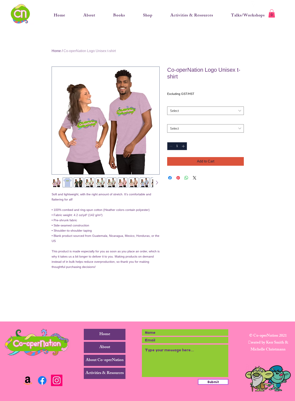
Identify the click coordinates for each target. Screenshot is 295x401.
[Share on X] (194, 177)
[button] (271, 13)
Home (56, 51)
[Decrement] (170, 146)
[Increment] (183, 146)
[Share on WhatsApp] (186, 177)
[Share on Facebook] (170, 177)
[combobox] (205, 111)
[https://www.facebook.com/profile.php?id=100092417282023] (42, 380)
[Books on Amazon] (27, 380)
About (104, 347)
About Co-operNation (105, 360)
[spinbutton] (177, 146)
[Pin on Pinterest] (178, 177)
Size (171, 120)
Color (171, 102)
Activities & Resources (105, 373)
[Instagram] (56, 380)
